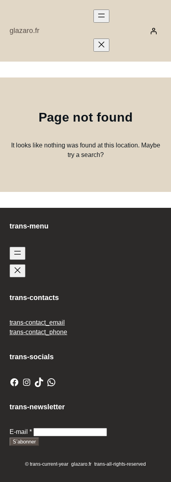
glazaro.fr (24, 31)
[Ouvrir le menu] (101, 16)
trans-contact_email (37, 322)
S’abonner (24, 442)
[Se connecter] (153, 31)
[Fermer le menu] (101, 45)
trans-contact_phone (38, 332)
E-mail (21, 431)
